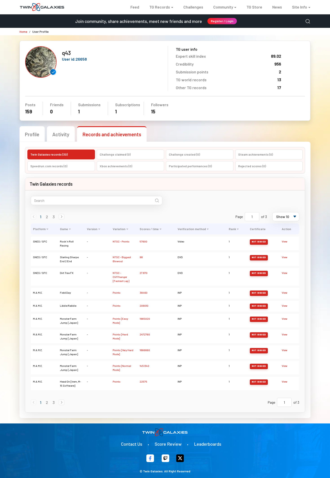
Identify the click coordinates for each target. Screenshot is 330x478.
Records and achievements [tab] (111, 134)
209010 (144, 305)
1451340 (144, 365)
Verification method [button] (192, 229)
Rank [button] (232, 229)
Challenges (193, 6)
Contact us (131, 444)
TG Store (254, 6)
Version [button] (92, 229)
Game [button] (64, 229)
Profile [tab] (32, 134)
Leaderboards (207, 444)
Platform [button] (39, 229)
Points (117, 292)
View (284, 241)
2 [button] (47, 216)
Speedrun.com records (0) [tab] (48, 166)
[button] (61, 216)
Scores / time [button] (149, 229)
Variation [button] (119, 229)
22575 (143, 381)
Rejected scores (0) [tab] (252, 166)
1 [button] (40, 216)
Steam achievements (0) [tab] (255, 154)
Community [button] (223, 6)
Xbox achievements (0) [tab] (116, 166)
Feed (134, 6)
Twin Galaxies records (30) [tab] (49, 154)
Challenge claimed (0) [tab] (115, 154)
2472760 (145, 334)
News (277, 6)
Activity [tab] (60, 134)
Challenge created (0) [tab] (184, 154)
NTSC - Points (121, 241)
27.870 (143, 272)
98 (141, 257)
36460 (143, 292)
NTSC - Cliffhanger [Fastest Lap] (121, 276)
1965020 (145, 318)
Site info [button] (299, 6)
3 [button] (54, 216)
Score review (168, 444)
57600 (143, 241)
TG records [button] (159, 6)
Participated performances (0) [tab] (190, 166)
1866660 (145, 350)
